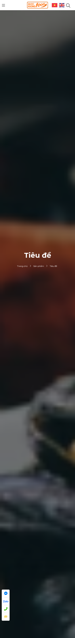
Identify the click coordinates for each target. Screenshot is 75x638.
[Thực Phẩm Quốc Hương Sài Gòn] (37, 4)
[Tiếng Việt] (55, 5)
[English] (62, 5)
